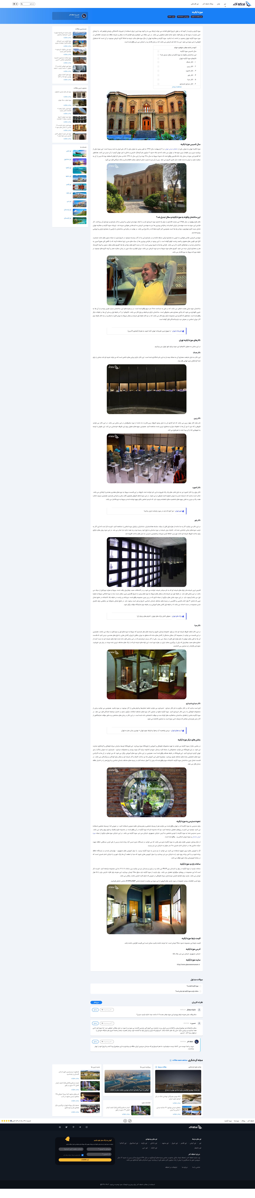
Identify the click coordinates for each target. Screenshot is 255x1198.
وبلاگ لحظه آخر (208, 4)
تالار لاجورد (189, 71)
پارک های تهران (177, 616)
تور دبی (69, 201)
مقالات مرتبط (162, 1067)
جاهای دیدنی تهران (171, 149)
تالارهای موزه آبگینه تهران (187, 58)
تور (225, 4)
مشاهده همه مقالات (179, 1060)
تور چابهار (197, 1148)
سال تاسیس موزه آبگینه (188, 51)
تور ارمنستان (67, 210)
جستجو (32, 4)
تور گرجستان (67, 218)
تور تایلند (154, 1148)
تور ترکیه (68, 193)
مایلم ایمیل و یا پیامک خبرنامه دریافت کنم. (71, 1155)
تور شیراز (175, 1143)
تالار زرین (190, 66)
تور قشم (68, 185)
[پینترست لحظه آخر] (72, 1127)
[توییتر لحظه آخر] (65, 1127)
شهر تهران (178, 511)
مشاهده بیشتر (177, 87)
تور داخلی (153, 1143)
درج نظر (96, 1002)
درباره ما (185, 1167)
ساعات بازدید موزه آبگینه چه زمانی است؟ (187, 991)
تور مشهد (68, 176)
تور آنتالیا (68, 168)
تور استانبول (67, 159)
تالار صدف (189, 62)
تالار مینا (190, 79)
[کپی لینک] (130, 1121)
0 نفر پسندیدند (107, 1010)
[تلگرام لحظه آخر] (78, 1127)
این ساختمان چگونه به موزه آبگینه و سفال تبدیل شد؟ (178, 55)
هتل (218, 4)
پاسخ (95, 1010)
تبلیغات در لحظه (171, 1167)
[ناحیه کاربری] (15, 4)
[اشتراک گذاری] (125, 1121)
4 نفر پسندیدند (107, 1023)
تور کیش (68, 151)
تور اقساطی (195, 4)
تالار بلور (190, 75)
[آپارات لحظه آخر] (58, 1127)
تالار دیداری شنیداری (186, 84)
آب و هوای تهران (176, 730)
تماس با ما (196, 1167)
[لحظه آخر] (189, 1127)
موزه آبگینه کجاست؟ (192, 986)
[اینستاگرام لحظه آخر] (85, 1127)
